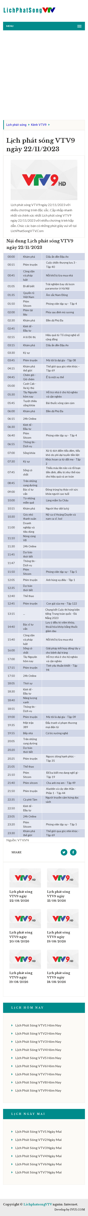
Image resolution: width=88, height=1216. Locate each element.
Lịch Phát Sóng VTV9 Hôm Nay (38, 1090)
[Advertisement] (44, 76)
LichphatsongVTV (38, 1204)
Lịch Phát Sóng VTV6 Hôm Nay (38, 1066)
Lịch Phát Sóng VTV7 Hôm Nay (38, 1074)
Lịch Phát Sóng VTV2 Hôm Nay (38, 1033)
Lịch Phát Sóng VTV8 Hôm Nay (38, 1082)
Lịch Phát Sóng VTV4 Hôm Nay (38, 1050)
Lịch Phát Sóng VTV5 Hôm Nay (38, 1058)
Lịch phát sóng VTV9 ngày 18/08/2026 (58, 977)
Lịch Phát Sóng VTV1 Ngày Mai (38, 1131)
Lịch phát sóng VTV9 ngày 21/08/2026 (58, 896)
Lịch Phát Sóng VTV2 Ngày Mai (38, 1140)
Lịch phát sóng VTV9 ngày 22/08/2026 (20, 896)
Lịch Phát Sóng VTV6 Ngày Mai (38, 1164)
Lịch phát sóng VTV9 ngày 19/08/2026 (58, 937)
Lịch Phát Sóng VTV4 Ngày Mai (38, 1156)
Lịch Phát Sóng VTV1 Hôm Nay (38, 1025)
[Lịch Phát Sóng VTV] (29, 9)
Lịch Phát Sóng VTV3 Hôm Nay (38, 1041)
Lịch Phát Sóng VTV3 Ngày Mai (38, 1148)
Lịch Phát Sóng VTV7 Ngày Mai (38, 1172)
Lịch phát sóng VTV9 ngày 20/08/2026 (20, 937)
